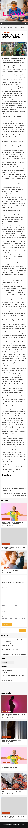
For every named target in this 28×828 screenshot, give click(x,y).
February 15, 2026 (8, 572)
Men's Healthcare (6, 678)
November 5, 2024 (10, 39)
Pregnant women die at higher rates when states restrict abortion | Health (13, 644)
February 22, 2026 (8, 717)
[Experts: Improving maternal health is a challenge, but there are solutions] (14, 704)
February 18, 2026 (8, 548)
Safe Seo (3, 687)
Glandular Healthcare (7, 670)
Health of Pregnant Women (8, 672)
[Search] (26, 23)
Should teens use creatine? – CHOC (10, 571)
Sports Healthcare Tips (6, 32)
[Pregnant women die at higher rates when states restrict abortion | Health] (14, 730)
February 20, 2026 (8, 525)
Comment (4, 587)
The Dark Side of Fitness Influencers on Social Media (13, 547)
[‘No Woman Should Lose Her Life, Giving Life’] (14, 781)
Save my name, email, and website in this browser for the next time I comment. (14, 619)
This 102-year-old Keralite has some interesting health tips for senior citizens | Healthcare (12, 522)
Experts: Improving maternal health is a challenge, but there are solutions (14, 640)
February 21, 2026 (8, 743)
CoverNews (20, 824)
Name (3, 605)
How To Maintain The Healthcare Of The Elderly (13, 675)
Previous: (14, 488)
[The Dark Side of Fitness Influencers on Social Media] (14, 536)
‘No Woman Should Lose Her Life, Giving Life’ (12, 652)
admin (4, 39)
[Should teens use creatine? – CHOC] (14, 560)
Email (16, 605)
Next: (14, 493)
